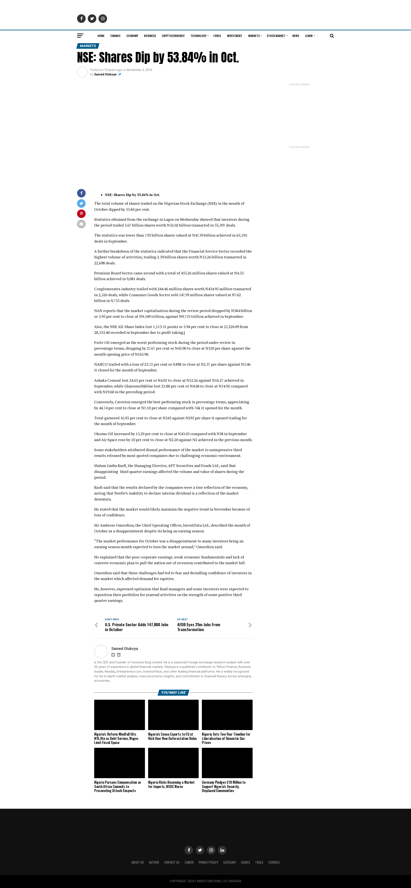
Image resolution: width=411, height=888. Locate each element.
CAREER (189, 862)
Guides (245, 862)
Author (154, 862)
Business (150, 35)
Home (101, 35)
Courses (274, 862)
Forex (217, 35)
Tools (259, 862)
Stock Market (276, 35)
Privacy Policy (208, 862)
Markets (254, 35)
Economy (132, 35)
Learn (309, 35)
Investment (234, 35)
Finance (115, 35)
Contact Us (172, 862)
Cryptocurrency (173, 35)
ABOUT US (137, 862)
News (295, 35)
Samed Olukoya (105, 74)
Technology (198, 35)
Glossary (229, 862)
